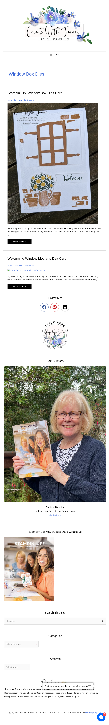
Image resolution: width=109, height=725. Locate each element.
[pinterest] (55, 307)
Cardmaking (29, 100)
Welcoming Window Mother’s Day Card (37, 258)
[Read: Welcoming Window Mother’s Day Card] (29, 270)
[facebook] (45, 307)
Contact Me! (55, 515)
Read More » (19, 241)
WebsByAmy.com (93, 712)
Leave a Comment (15, 100)
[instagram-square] (66, 307)
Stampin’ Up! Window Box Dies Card (35, 93)
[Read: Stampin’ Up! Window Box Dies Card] (54, 163)
